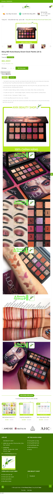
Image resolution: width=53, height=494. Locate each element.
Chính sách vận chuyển (8, 476)
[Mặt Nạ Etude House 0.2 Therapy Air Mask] (9, 408)
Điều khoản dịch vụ (33, 447)
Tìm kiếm (23, 490)
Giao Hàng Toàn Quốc (11, 13)
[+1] (10, 74)
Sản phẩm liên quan (26, 395)
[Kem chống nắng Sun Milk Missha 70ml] (43, 408)
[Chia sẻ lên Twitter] (8, 74)
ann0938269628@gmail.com (10, 453)
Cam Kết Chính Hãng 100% (28, 13)
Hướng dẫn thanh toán (34, 443)
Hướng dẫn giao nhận (34, 445)
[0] (50, 7)
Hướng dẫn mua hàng (34, 440)
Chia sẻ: (4, 74)
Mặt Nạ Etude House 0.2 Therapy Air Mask (12, 417)
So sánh (2, 493)
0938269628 (9, 1)
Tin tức (30, 449)
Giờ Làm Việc (44, 12)
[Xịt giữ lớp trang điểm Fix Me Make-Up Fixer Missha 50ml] (26, 408)
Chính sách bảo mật (7, 474)
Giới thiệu (29, 490)
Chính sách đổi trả (7, 479)
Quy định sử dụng (7, 481)
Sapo (40, 487)
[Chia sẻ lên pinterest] (9, 74)
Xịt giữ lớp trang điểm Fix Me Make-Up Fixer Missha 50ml (33, 417)
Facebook (32, 476)
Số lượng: (4, 68)
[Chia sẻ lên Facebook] (6, 74)
